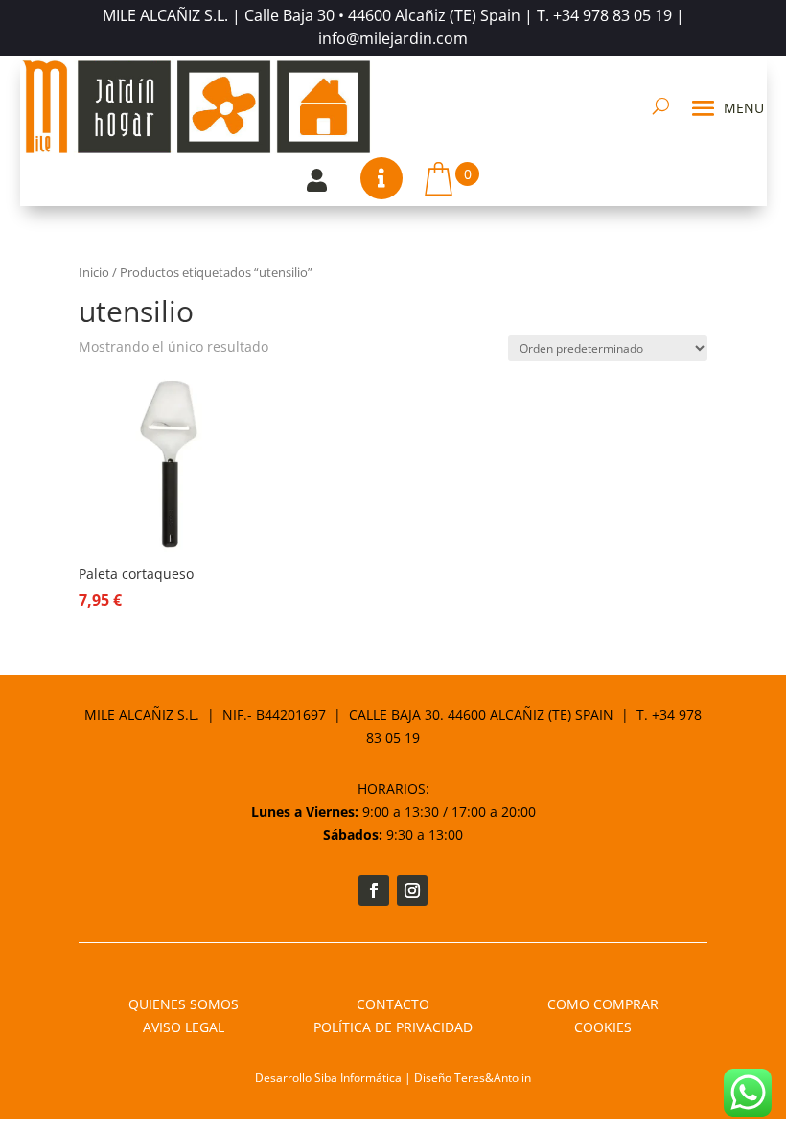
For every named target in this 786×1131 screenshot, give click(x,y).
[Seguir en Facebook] (373, 890)
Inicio (94, 272)
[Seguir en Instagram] (412, 890)
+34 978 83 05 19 (612, 15)
